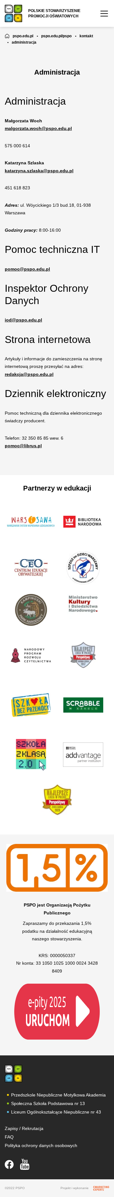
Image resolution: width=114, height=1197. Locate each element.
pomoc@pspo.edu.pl (27, 269)
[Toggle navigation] (104, 14)
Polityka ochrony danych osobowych (41, 1145)
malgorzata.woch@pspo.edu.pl (38, 128)
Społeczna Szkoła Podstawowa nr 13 (48, 1103)
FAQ (9, 1136)
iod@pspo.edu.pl (23, 319)
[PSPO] (13, 1073)
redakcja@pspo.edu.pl (29, 374)
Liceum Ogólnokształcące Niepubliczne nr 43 (56, 1112)
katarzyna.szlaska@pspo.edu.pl (39, 170)
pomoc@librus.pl (23, 445)
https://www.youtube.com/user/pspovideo (24, 1164)
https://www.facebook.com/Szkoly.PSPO (9, 1164)
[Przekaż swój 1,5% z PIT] (57, 1011)
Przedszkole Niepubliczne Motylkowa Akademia (58, 1094)
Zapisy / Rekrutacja (24, 1128)
